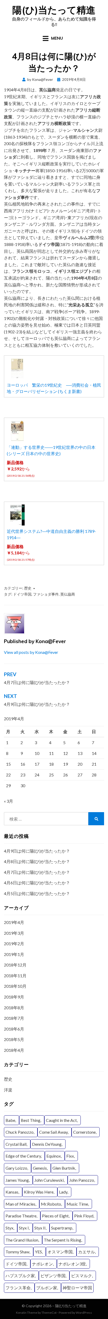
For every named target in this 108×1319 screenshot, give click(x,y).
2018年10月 (15, 986)
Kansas (12, 1191)
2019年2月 (14, 943)
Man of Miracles (20, 1203)
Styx (9, 1227)
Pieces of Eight (55, 1215)
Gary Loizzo (16, 1167)
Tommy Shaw (17, 1251)
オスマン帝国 (60, 1251)
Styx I (24, 1227)
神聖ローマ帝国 (77, 1287)
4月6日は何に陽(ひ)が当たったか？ (37, 882)
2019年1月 (14, 954)
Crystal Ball (16, 1144)
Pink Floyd (83, 1215)
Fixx (70, 1155)
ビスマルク (81, 1275)
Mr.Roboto (51, 1203)
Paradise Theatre (21, 1215)
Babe (10, 1120)
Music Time (77, 1203)
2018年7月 (14, 1018)
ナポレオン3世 (72, 1263)
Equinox (53, 1155)
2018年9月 (14, 996)
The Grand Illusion (22, 1239)
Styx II (40, 1227)
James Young (17, 1180)
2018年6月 (14, 1028)
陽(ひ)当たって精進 (53, 10)
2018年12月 (15, 964)
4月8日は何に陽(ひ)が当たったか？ (37, 861)
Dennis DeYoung (47, 1144)
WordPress (84, 1313)
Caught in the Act (61, 1120)
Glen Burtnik (63, 1167)
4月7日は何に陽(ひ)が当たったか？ (37, 872)
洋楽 (8, 1089)
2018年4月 (14, 1050)
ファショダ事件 (46, 594)
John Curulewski (49, 1180)
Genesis (40, 1167)
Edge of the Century (23, 1155)
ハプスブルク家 (20, 1275)
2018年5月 (14, 1039)
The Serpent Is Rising (62, 1239)
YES (38, 1251)
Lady (63, 1191)
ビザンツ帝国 (53, 1275)
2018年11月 (15, 975)
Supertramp (61, 1227)
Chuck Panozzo (20, 1131)
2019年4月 (14, 922)
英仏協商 (67, 594)
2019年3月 (14, 933)
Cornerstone (84, 1131)
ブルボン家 (46, 1287)
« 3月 (8, 800)
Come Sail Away (53, 1131)
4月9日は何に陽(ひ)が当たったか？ (37, 850)
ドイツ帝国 (22, 594)
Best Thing (30, 1120)
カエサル (86, 1251)
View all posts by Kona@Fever (31, 652)
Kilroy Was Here (38, 1191)
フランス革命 (18, 1287)
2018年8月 (14, 1007)
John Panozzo (81, 1180)
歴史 (27, 588)
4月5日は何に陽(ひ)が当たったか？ (37, 893)
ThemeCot (49, 1313)
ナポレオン (42, 1263)
